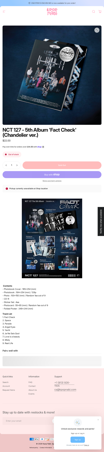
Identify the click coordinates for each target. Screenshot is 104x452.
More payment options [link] (52, 181)
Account (6, 386)
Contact (32, 386)
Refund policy (34, 447)
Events (31, 394)
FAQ (30, 382)
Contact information (46, 447)
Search (5, 382)
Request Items (9, 390)
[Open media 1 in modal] (96, 30)
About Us (33, 390)
